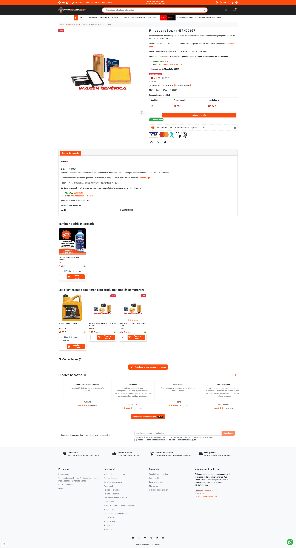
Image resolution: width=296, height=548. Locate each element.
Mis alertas (153, 486)
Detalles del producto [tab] (70, 153)
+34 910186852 (201, 493)
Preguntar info (168, 85)
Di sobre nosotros (72, 375)
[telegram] (236, 2)
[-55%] (102, 308)
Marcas (61, 489)
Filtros (78, 24)
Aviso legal (108, 486)
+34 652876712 (210, 491)
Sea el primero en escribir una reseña (148, 367)
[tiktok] (233, 2)
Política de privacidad (112, 490)
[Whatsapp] (67, 2)
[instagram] (221, 2)
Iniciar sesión (154, 478)
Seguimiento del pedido (158, 474)
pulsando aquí (144, 178)
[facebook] (217, 2)
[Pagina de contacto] (59, 2)
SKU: (165, 90)
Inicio (62, 24)
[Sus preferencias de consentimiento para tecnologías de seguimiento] (4, 544)
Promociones (63, 474)
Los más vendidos (65, 485)
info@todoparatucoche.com (170, 64)
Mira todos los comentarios (147, 417)
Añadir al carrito (199, 115)
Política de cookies (111, 494)
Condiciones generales (113, 482)
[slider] (75, 405)
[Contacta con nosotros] (63, 2)
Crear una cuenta (156, 482)
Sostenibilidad (110, 509)
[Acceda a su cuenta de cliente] (226, 10)
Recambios (69, 24)
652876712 (166, 61)
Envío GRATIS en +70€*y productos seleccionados (155, 2)
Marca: (152, 90)
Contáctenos (109, 517)
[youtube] (225, 2)
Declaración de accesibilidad (115, 513)
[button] (234, 10)
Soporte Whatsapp (184, 85)
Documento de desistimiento (115, 498)
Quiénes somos (110, 502)
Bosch (85, 24)
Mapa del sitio (109, 521)
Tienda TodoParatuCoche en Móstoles (119, 506)
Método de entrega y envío (114, 474)
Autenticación (109, 525)
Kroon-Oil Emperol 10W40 (68, 323)
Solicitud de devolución (158, 490)
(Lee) (194, 440)
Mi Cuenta (108, 529)
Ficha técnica (155, 85)
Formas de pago (110, 478)
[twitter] (229, 2)
